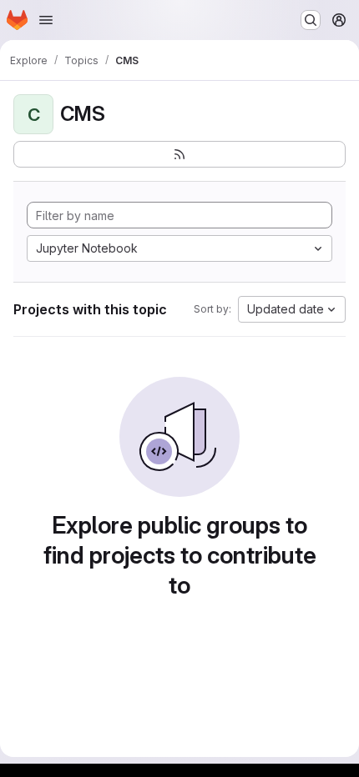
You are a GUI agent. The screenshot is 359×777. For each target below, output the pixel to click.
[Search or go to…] (311, 20)
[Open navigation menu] (46, 20)
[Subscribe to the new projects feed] (179, 154)
